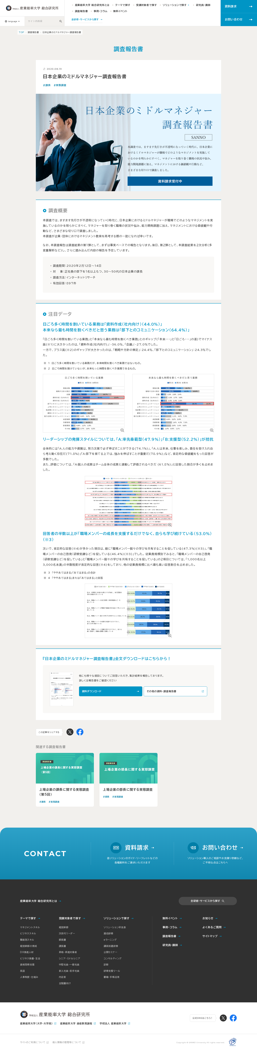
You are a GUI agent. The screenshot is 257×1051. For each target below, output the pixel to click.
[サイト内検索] (60, 21)
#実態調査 (59, 85)
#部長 (106, 797)
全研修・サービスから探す (205, 901)
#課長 (47, 85)
